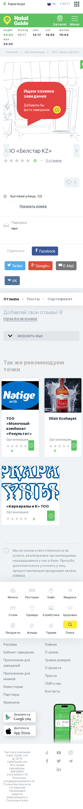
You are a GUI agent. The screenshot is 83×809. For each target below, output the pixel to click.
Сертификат (60, 299)
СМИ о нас (53, 683)
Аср (50, 33)
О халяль (52, 652)
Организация (34, 52)
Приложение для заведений (16, 662)
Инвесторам (13, 687)
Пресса (51, 676)
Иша (8, 42)
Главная (12, 52)
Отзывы (11, 299)
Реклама (10, 644)
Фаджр (8, 33)
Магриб (64, 33)
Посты (33, 299)
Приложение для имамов (16, 676)
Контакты (52, 691)
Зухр (37, 33)
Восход (23, 33)
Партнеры (11, 694)
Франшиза (11, 702)
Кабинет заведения (18, 652)
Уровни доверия (57, 660)
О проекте (53, 668)
